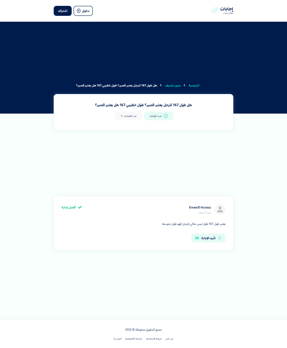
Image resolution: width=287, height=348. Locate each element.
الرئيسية (194, 85)
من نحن (169, 338)
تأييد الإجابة (205, 237)
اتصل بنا (118, 338)
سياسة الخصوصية (133, 338)
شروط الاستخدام (154, 338)
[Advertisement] (143, 55)
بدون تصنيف (173, 85)
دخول (85, 10)
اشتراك (62, 10)
